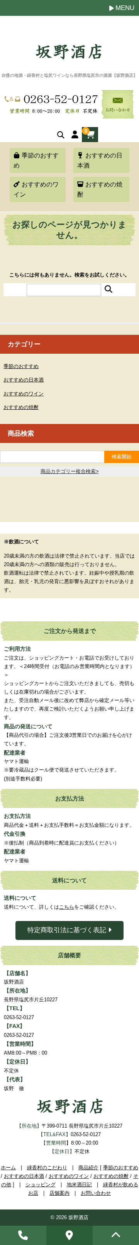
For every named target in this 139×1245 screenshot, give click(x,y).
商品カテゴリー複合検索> (70, 471)
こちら (66, 907)
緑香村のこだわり (47, 1167)
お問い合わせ (96, 1193)
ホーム (8, 1167)
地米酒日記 (79, 1184)
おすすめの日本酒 (99, 160)
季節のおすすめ (36, 160)
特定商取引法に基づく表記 (67, 930)
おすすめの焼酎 (99, 189)
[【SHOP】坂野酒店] (68, 55)
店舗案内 (59, 1193)
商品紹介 (88, 1167)
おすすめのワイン (36, 189)
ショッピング (40, 1184)
